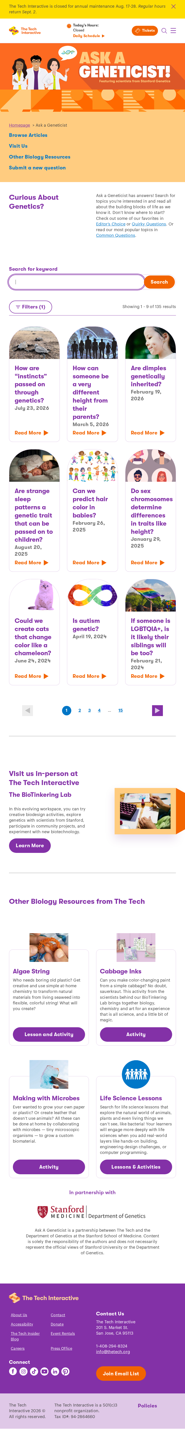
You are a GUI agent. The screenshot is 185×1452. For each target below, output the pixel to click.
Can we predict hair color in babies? (90, 503)
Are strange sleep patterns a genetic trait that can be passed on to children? (34, 515)
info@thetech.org (113, 1352)
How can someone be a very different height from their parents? (91, 392)
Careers (18, 1348)
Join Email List (121, 1373)
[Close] (173, 6)
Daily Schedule (86, 36)
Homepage (19, 125)
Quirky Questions (149, 224)
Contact (58, 1315)
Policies (147, 1406)
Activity (136, 1034)
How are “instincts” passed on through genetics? (31, 384)
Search (159, 282)
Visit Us (18, 146)
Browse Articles (28, 135)
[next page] (157, 710)
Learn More (30, 845)
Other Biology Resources (39, 157)
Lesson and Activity (49, 1034)
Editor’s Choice (110, 224)
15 (120, 710)
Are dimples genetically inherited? (148, 376)
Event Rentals (63, 1334)
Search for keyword (33, 269)
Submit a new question (37, 168)
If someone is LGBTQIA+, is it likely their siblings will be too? (150, 637)
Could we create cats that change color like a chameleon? (33, 637)
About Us (19, 1315)
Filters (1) (33, 307)
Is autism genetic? (86, 625)
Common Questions (115, 235)
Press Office (61, 1348)
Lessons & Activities (135, 1167)
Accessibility (22, 1324)
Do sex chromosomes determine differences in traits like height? (150, 511)
